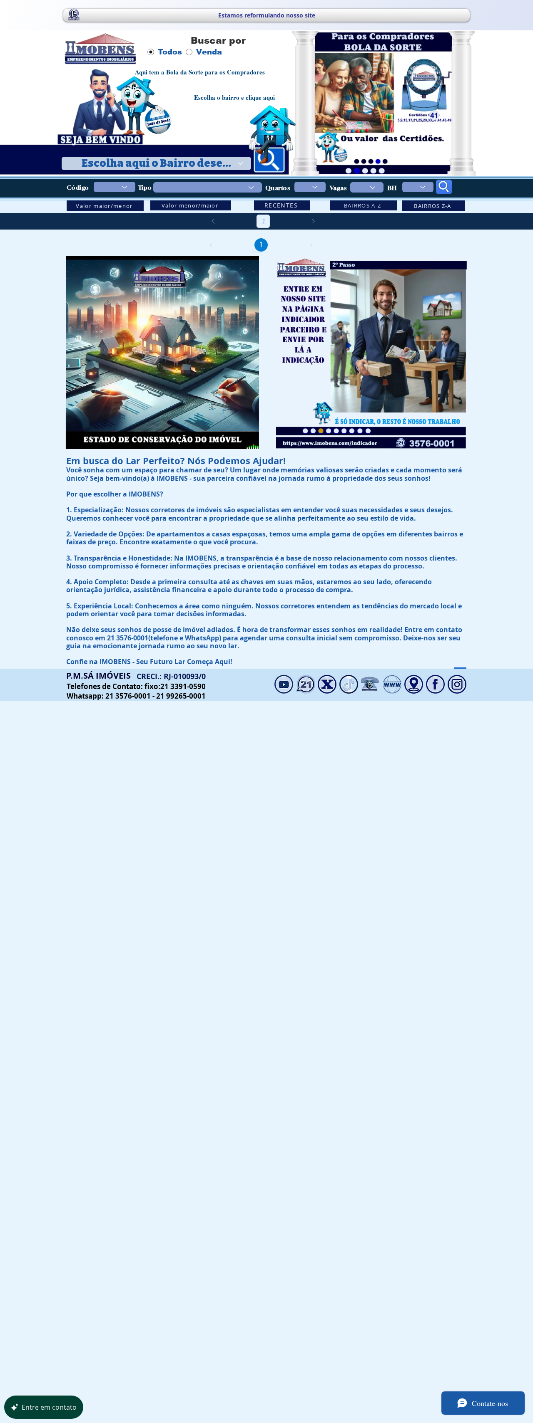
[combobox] (156, 163)
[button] (248, 440)
